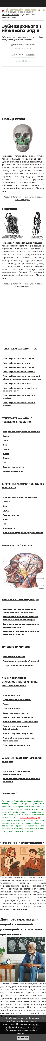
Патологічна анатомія (16, 647)
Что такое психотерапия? (22, 843)
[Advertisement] (23, 91)
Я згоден (23, 1038)
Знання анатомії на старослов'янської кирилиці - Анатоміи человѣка (21, 682)
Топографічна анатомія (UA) (19, 349)
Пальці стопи (13, 119)
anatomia (31, 55)
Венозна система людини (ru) (20, 599)
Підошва (9, 209)
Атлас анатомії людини (17, 545)
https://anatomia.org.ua (30, 817)
